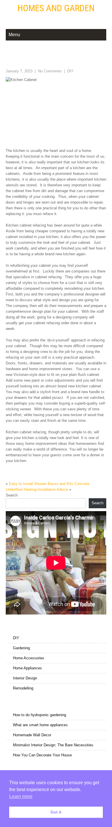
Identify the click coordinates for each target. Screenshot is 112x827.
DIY (70, 71)
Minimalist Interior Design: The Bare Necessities (53, 745)
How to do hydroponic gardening (39, 715)
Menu (14, 34)
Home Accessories (28, 658)
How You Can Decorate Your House (42, 755)
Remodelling (23, 688)
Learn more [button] (20, 796)
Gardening (21, 648)
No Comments (50, 71)
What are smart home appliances (40, 725)
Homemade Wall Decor (32, 735)
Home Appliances (27, 668)
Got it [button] (56, 812)
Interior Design (25, 678)
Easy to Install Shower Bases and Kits (41, 484)
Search (12, 495)
